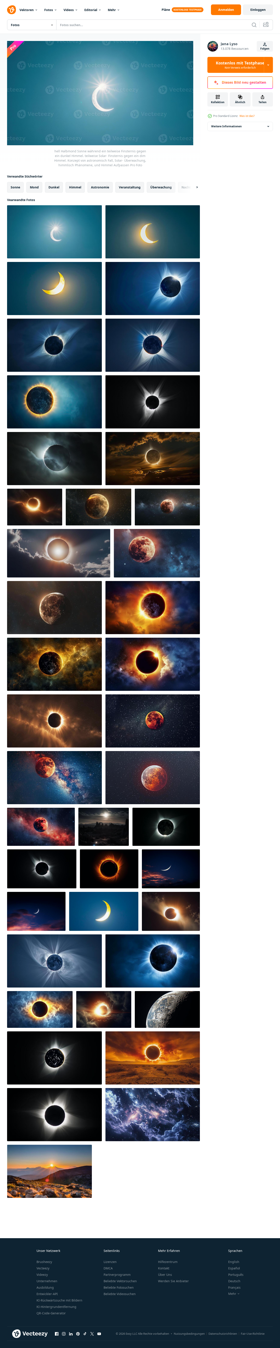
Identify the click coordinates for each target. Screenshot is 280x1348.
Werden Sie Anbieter (173, 1281)
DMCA (108, 1268)
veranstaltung (130, 187)
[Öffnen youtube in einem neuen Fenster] (99, 1333)
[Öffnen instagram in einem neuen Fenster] (64, 1333)
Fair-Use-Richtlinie (253, 1334)
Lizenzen (110, 1262)
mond (34, 187)
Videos (69, 10)
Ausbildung (45, 1287)
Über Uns (165, 1274)
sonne (15, 187)
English (233, 1262)
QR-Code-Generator (51, 1313)
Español (234, 1268)
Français (234, 1287)
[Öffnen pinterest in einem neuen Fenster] (78, 1333)
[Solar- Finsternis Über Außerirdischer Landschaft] (103, 827)
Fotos (48, 10)
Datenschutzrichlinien (223, 1334)
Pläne (166, 10)
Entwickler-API (47, 1294)
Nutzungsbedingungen (189, 1334)
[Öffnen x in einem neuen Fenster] (92, 1333)
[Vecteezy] (11, 9)
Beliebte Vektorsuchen (120, 1281)
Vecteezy (43, 1268)
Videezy (42, 1274)
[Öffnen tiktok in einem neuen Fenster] (85, 1333)
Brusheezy (44, 1262)
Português (235, 1274)
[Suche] (254, 24)
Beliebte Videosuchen (120, 1294)
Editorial (90, 10)
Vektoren (26, 10)
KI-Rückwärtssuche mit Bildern (59, 1300)
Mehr (112, 10)
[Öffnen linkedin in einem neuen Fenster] (71, 1333)
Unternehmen (47, 1281)
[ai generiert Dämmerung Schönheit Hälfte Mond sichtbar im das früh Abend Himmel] (171, 868)
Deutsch (234, 1281)
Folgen (264, 48)
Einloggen (258, 10)
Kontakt (163, 1268)
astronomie (100, 187)
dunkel (53, 187)
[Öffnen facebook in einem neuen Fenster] (56, 1333)
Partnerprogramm (117, 1274)
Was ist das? (247, 116)
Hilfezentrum (168, 1262)
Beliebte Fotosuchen (119, 1287)
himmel (75, 187)
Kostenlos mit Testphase (240, 65)
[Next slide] (193, 187)
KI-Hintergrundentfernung (56, 1307)
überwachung (161, 187)
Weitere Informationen (226, 126)
